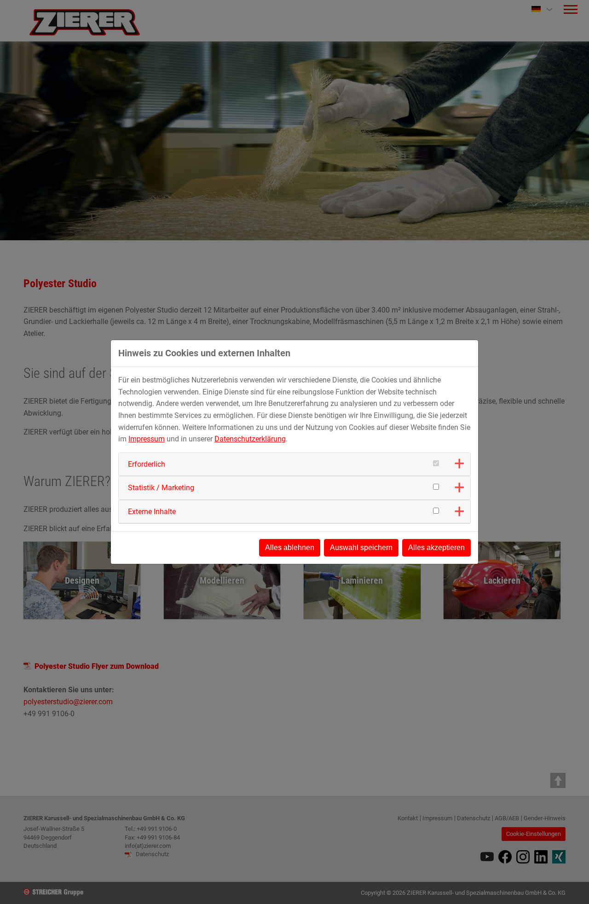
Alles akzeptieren (436, 547)
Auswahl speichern (361, 547)
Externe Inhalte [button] (152, 511)
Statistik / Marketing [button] (161, 487)
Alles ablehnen (289, 547)
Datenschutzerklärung (250, 439)
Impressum (146, 439)
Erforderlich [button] (146, 464)
